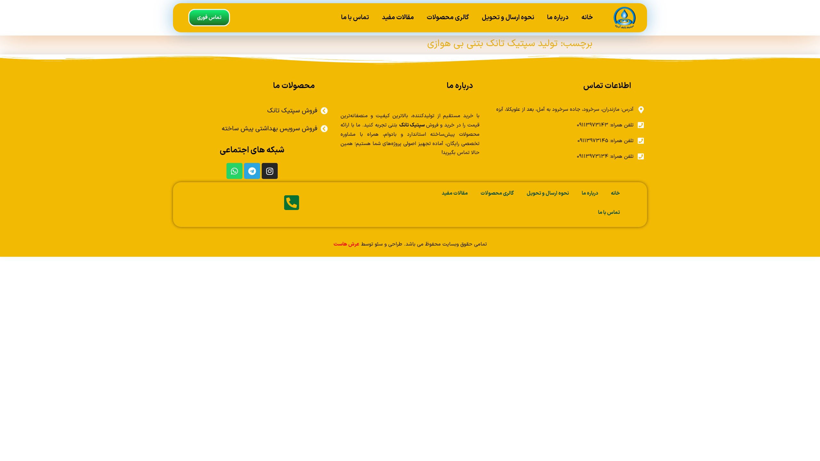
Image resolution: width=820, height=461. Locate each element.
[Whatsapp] (234, 171)
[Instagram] (270, 171)
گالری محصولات (448, 17)
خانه (587, 17)
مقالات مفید (398, 17)
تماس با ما (355, 17)
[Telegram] (252, 171)
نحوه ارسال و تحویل (508, 17)
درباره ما (558, 17)
